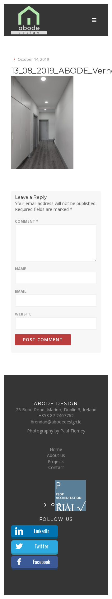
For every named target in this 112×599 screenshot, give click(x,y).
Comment (26, 221)
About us (56, 455)
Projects (56, 461)
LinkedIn (41, 531)
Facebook (41, 561)
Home (56, 449)
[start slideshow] (46, 505)
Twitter (42, 546)
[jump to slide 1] (53, 505)
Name (20, 268)
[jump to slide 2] (59, 505)
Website (23, 314)
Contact (56, 467)
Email (20, 291)
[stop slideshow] (66, 505)
